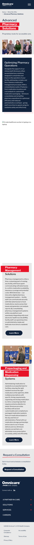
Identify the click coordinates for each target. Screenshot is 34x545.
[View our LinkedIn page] (14, 490)
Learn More (14, 333)
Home (4, 12)
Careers (7, 515)
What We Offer (12, 12)
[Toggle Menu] (29, 4)
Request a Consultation (14, 469)
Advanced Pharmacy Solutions (13, 14)
